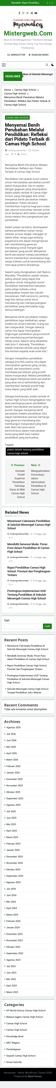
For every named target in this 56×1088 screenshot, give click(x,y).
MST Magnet (13, 1042)
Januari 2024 (13, 927)
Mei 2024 (11, 901)
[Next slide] (52, 3)
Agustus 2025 (13, 804)
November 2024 (14, 863)
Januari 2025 (13, 850)
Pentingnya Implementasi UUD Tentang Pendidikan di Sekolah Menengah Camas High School (26, 594)
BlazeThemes (35, 1076)
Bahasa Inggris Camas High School (24, 1017)
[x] (27, 13)
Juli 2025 (11, 811)
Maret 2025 (12, 837)
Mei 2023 (11, 979)
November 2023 (14, 940)
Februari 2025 (13, 843)
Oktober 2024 (13, 869)
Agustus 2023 (13, 960)
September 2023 (14, 953)
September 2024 (14, 876)
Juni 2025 (11, 817)
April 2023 (11, 985)
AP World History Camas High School (26, 1010)
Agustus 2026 (13, 727)
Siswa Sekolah (14, 1062)
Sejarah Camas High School (20, 1055)
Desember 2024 (14, 856)
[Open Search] (47, 65)
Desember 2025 (14, 779)
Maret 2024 (12, 914)
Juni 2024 (11, 895)
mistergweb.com (28, 33)
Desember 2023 (14, 934)
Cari (6, 620)
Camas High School (17, 117)
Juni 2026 (11, 740)
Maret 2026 (12, 759)
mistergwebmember (17, 150)
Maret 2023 (12, 992)
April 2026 (11, 753)
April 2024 (11, 908)
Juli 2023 (11, 966)
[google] (32, 13)
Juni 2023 (11, 972)
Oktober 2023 (13, 947)
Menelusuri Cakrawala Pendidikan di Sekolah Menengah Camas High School (28, 524)
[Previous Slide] (47, 3)
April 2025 (11, 830)
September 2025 (14, 798)
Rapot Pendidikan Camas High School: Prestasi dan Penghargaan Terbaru (31, 3)
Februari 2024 (13, 921)
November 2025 (14, 785)
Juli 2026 (11, 734)
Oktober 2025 (13, 792)
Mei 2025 (11, 824)
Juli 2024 (11, 888)
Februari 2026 (13, 766)
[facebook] (19, 13)
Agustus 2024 (13, 882)
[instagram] (23, 13)
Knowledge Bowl (14, 1036)
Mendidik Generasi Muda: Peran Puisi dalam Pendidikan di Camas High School (11, 3)
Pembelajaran (13, 1049)
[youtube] (36, 13)
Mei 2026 (11, 747)
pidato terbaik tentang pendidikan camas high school (25, 451)
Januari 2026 (13, 772)
